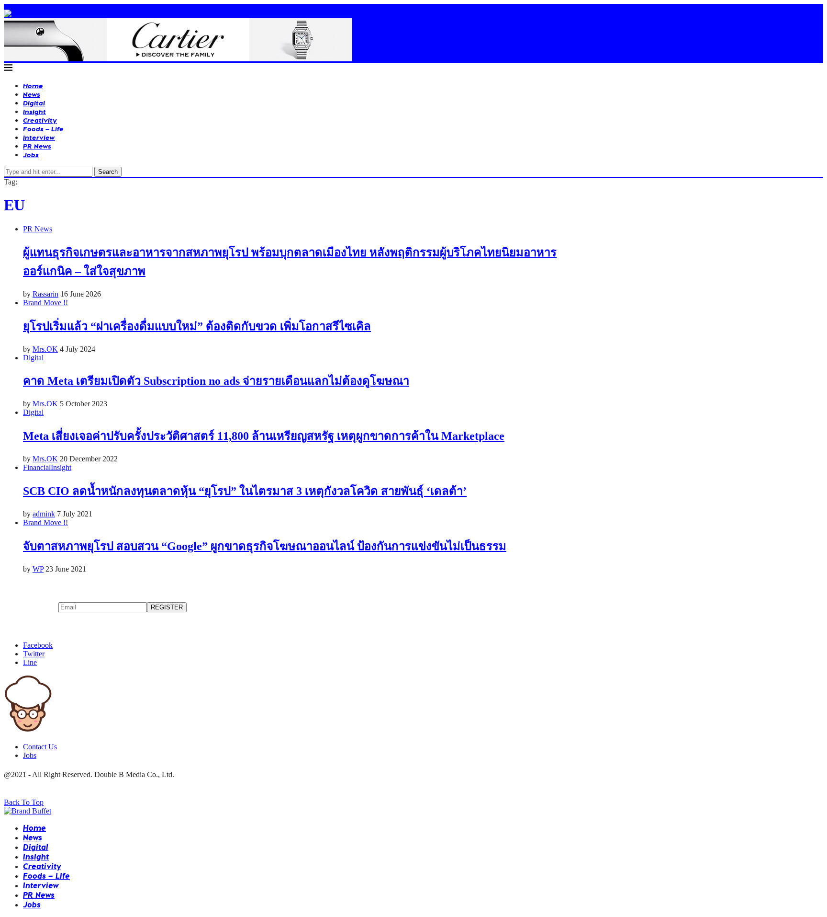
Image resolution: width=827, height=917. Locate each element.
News (31, 94)
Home (33, 85)
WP (38, 569)
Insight (34, 111)
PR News (37, 146)
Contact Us (40, 747)
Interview (39, 137)
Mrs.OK (45, 349)
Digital (34, 103)
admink (44, 514)
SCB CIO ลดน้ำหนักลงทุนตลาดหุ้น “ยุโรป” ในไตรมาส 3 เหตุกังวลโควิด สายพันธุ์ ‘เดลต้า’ (245, 491)
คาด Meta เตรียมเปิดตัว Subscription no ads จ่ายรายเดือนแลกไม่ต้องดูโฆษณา (216, 381)
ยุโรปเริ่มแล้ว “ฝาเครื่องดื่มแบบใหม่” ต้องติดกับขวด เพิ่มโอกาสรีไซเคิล (197, 326)
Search (108, 171)
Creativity (40, 120)
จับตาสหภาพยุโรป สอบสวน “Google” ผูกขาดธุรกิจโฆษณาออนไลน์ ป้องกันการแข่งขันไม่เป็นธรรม (264, 546)
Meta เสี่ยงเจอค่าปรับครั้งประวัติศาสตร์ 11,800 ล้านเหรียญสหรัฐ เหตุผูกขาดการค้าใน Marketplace (263, 436)
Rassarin (45, 294)
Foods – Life (43, 129)
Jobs (31, 154)
